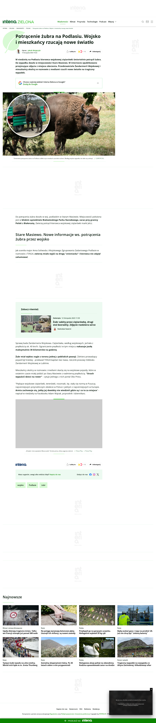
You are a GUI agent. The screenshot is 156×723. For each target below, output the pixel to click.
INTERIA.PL (102, 714)
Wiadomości (20, 28)
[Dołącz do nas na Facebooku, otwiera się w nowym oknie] (90, 474)
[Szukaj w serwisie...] (142, 21)
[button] (63, 21)
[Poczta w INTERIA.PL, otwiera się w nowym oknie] (147, 21)
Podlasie (32, 485)
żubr (43, 485)
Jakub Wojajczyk (34, 50)
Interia (5, 28)
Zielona (11, 28)
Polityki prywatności (67, 714)
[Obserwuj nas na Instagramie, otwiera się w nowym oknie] (94, 474)
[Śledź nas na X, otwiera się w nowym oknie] (98, 474)
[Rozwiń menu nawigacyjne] (152, 21)
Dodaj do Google (42, 84)
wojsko (20, 485)
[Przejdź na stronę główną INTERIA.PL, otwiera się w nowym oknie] (10, 22)
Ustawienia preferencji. (82, 714)
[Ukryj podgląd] (151, 689)
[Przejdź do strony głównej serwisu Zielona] (26, 22)
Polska (28, 28)
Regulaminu (54, 714)
